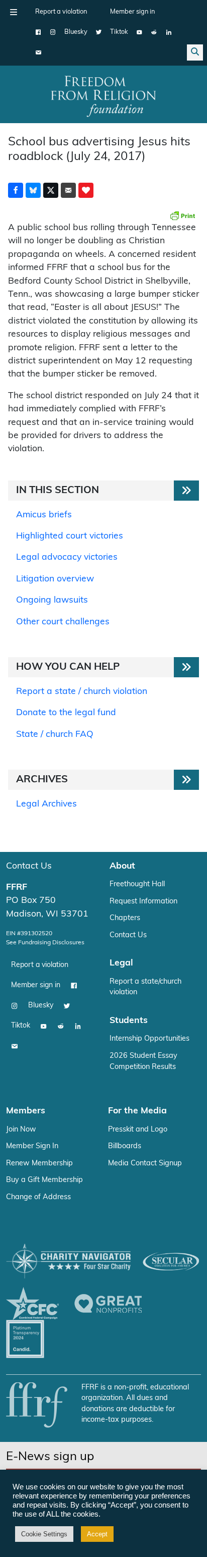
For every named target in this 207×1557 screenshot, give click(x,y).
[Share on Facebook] (15, 190)
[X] (98, 32)
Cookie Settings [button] (44, 1534)
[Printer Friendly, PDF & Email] (182, 215)
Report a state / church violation (81, 691)
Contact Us (29, 866)
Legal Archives (46, 804)
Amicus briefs (44, 515)
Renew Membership (39, 1163)
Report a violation (61, 12)
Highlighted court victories (69, 536)
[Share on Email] (68, 190)
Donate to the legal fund (66, 713)
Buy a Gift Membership (44, 1180)
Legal (121, 963)
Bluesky (75, 32)
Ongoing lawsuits (52, 600)
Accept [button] (97, 1534)
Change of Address (38, 1197)
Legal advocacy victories (67, 557)
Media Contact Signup (145, 1163)
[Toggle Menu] (13, 12)
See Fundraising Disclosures (45, 943)
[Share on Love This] (85, 190)
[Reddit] (154, 32)
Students (129, 1020)
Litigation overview (55, 579)
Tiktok (119, 32)
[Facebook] (38, 32)
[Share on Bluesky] (33, 190)
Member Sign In (32, 1146)
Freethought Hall (137, 884)
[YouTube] (139, 32)
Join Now (21, 1130)
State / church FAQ (54, 734)
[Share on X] (50, 190)
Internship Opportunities (149, 1039)
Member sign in (132, 12)
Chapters (125, 918)
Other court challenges (63, 622)
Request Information (143, 901)
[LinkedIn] (168, 32)
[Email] (38, 52)
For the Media (137, 1111)
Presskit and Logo (137, 1130)
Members (25, 1111)
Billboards (124, 1146)
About (122, 866)
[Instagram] (53, 32)
